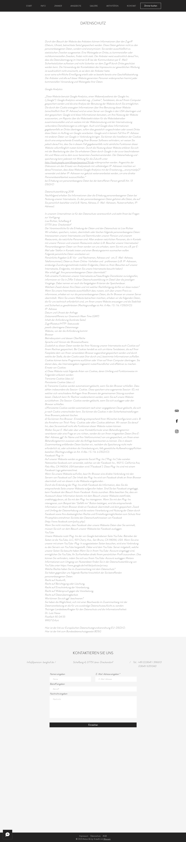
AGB (105, 835)
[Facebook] (177, 421)
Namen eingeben (57, 674)
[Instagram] (177, 431)
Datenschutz (95, 835)
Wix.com (107, 838)
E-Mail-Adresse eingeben (107, 674)
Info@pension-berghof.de (40, 662)
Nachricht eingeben (58, 694)
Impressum (83, 835)
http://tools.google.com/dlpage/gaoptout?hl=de (69, 162)
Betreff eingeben (57, 684)
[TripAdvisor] (177, 410)
